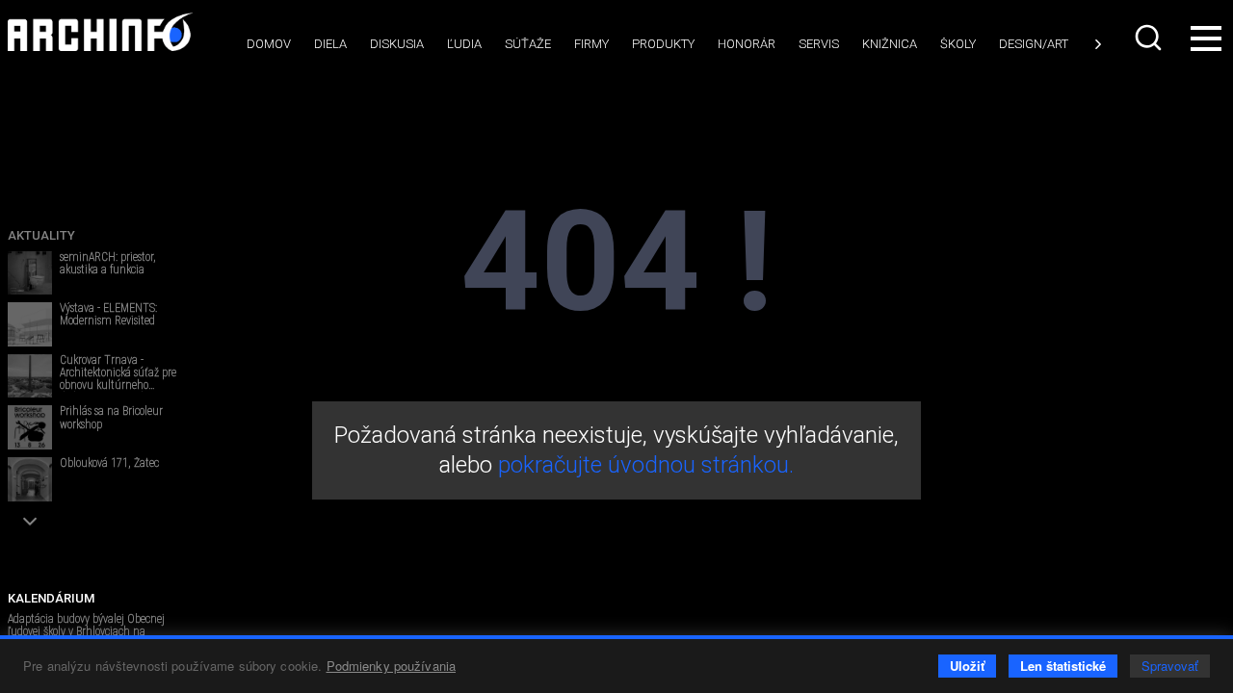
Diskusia (397, 44)
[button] (30, 521)
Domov (269, 44)
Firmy (591, 44)
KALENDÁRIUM (51, 598)
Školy (958, 44)
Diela (330, 44)
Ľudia (464, 44)
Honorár (746, 44)
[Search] (1150, 37)
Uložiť (967, 665)
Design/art (1033, 44)
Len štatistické (1063, 665)
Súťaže (528, 44)
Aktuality (41, 235)
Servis (819, 44)
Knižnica (889, 44)
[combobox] (1150, 37)
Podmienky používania (392, 665)
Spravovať (1169, 665)
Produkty (663, 44)
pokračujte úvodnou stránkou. (646, 464)
